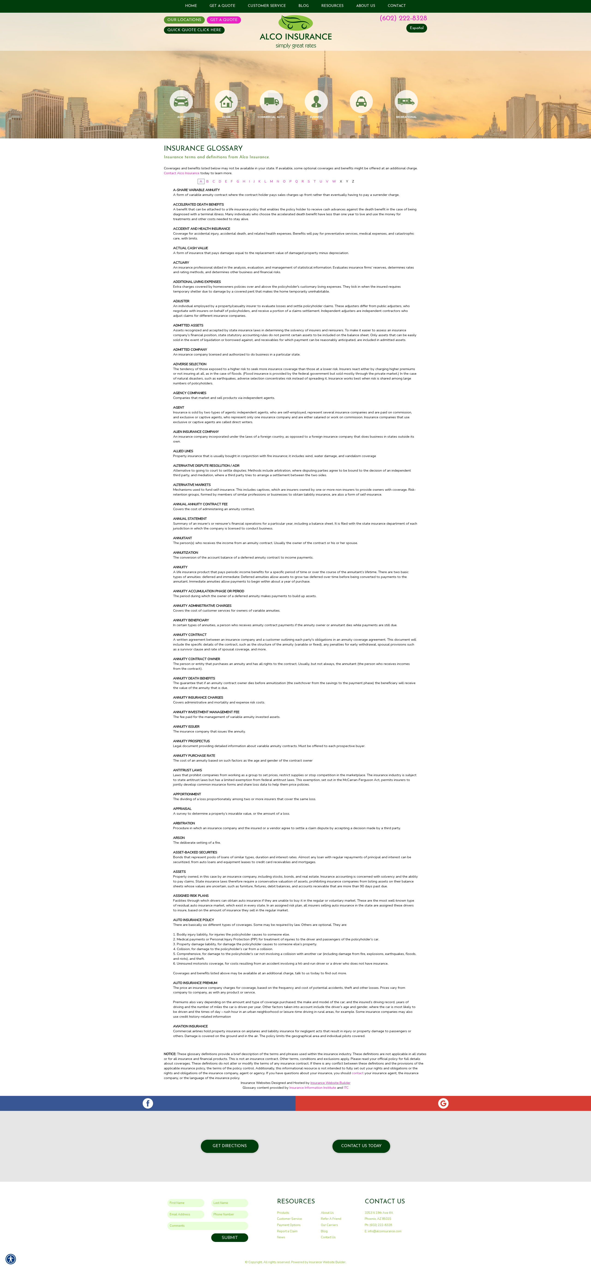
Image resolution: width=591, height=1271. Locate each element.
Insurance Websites (256, 1082)
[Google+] (443, 1103)
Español (417, 28)
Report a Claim (287, 1231)
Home (226, 117)
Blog (324, 1231)
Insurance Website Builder (330, 1082)
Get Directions (230, 1146)
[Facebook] (147, 1103)
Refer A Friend (331, 1219)
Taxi (361, 117)
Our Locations (184, 20)
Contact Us (328, 1237)
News (281, 1237)
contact (358, 1073)
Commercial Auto (271, 117)
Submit (230, 1237)
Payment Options (289, 1225)
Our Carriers (329, 1225)
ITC (346, 1087)
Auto (181, 117)
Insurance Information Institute (312, 1087)
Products (283, 1213)
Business (316, 117)
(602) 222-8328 (403, 18)
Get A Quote (224, 20)
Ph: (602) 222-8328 (378, 1225)
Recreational (406, 117)
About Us (327, 1213)
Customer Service (289, 1219)
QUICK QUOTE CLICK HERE (194, 30)
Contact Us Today (361, 1146)
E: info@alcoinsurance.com (383, 1231)
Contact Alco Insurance (181, 173)
